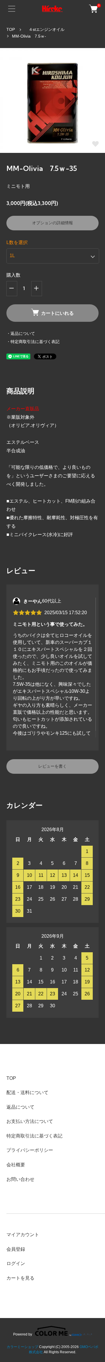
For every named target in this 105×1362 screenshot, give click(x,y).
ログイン (15, 1263)
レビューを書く (52, 766)
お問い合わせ (20, 1179)
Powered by (22, 1334)
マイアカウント (22, 1234)
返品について (20, 1107)
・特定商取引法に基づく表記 (33, 341)
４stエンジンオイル (44, 29)
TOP (10, 29)
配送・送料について (27, 1092)
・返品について (20, 333)
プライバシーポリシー (29, 1150)
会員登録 (15, 1249)
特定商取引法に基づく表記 (34, 1135)
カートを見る (20, 1278)
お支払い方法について (29, 1121)
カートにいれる (57, 313)
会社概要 (15, 1164)
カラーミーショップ (22, 1347)
